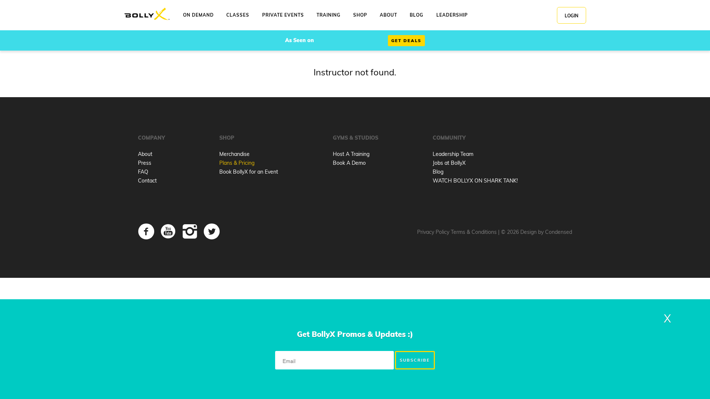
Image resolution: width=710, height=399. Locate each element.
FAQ (143, 171)
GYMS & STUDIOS (355, 137)
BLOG (416, 15)
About (145, 154)
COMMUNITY (449, 137)
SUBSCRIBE (415, 360)
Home (147, 14)
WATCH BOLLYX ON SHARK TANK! (475, 180)
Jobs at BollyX (449, 163)
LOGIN (571, 15)
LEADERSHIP (452, 15)
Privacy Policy (433, 232)
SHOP (360, 15)
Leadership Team (453, 154)
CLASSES (237, 15)
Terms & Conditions (474, 232)
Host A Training (351, 154)
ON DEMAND (198, 15)
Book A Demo (349, 163)
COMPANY (151, 137)
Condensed (558, 232)
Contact (147, 180)
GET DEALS (406, 40)
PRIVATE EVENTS (283, 15)
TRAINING (329, 15)
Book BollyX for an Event (248, 171)
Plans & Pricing (236, 163)
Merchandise (234, 154)
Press (144, 163)
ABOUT (388, 15)
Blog (438, 171)
